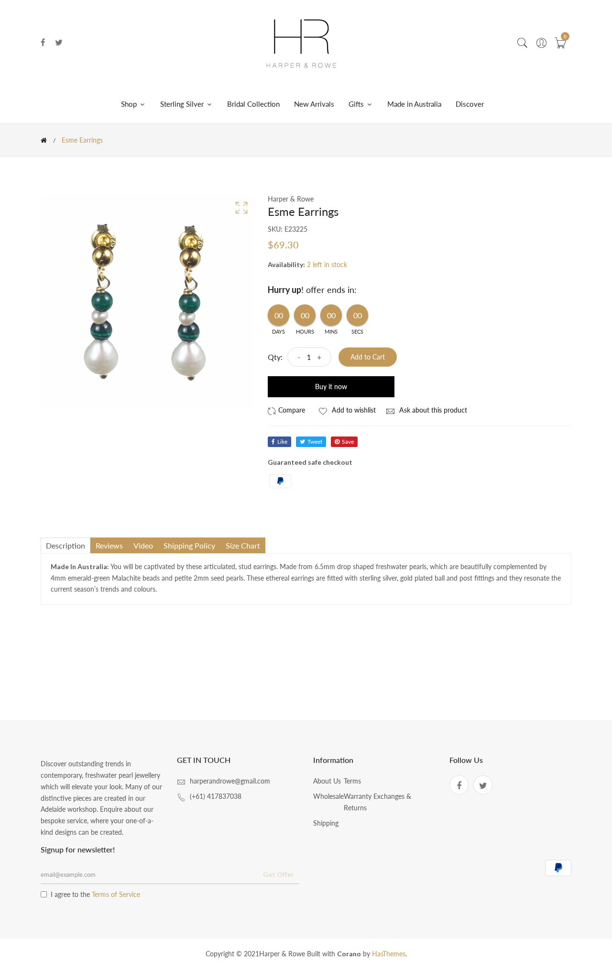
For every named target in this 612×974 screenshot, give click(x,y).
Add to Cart (367, 357)
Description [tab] (65, 545)
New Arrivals (314, 104)
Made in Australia (414, 104)
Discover (470, 104)
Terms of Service (116, 894)
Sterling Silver (183, 104)
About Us (327, 781)
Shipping (326, 823)
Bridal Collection (253, 104)
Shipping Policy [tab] (189, 545)
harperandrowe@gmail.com (230, 781)
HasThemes (388, 954)
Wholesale (328, 796)
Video (143, 545)
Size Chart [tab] (243, 545)
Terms (352, 781)
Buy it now (331, 386)
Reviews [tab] (109, 545)
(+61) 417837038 (215, 796)
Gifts (357, 104)
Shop (130, 104)
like (282, 441)
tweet (314, 441)
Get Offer (278, 874)
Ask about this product (432, 410)
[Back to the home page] (44, 140)
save (348, 441)
